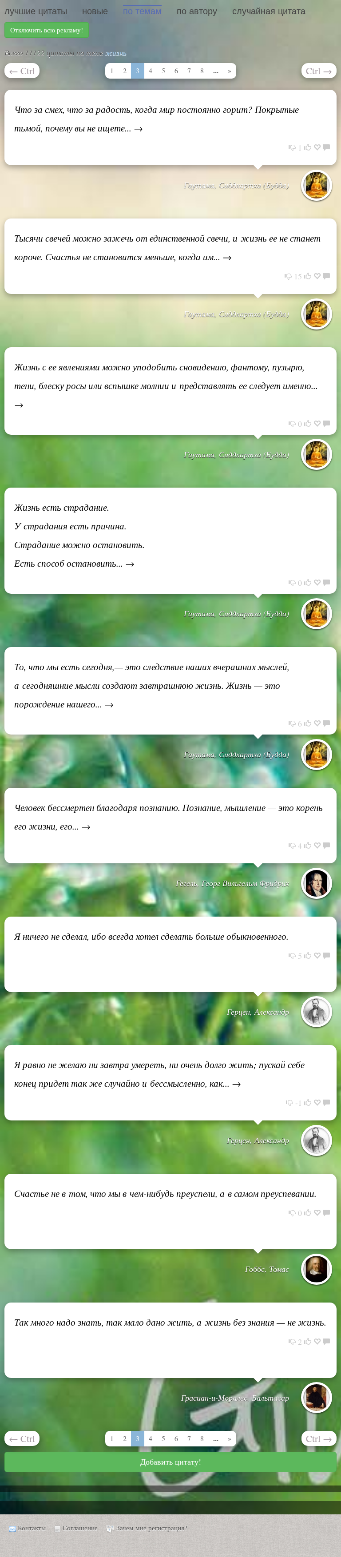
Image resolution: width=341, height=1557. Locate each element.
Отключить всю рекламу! (46, 29)
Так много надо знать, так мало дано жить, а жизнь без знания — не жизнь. (170, 1322)
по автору (197, 11)
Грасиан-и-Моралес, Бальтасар (235, 1397)
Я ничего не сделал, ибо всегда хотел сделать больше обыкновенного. (151, 936)
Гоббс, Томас (267, 1268)
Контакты (32, 1527)
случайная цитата (268, 11)
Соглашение (80, 1527)
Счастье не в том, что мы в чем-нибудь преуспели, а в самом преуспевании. (165, 1193)
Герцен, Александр (258, 1011)
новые (95, 11)
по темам (142, 11)
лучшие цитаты (35, 11)
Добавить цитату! (170, 1461)
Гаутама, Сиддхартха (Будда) (236, 184)
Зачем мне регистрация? (151, 1527)
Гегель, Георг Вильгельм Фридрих (232, 883)
